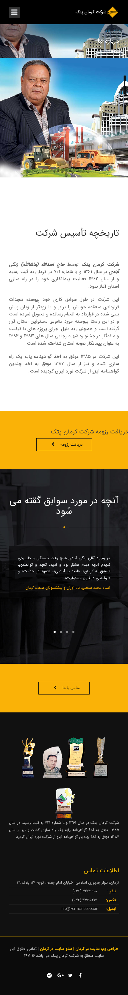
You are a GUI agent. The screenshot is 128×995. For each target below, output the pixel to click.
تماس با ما (71, 688)
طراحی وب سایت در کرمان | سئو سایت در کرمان (79, 949)
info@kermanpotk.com (79, 909)
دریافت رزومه (71, 444)
